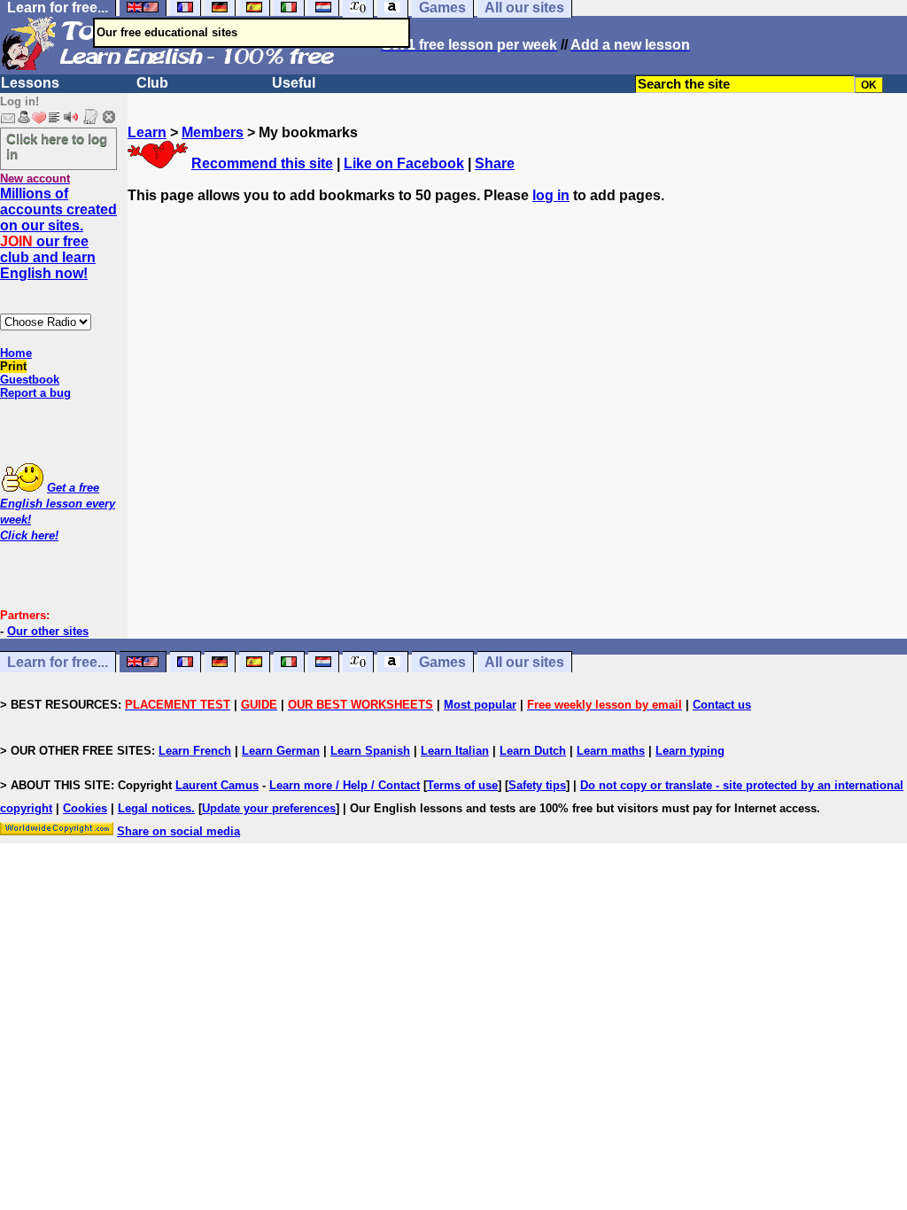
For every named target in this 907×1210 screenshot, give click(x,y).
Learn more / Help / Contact (344, 785)
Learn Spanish (370, 750)
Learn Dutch (533, 750)
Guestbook (29, 379)
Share (495, 163)
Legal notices (154, 808)
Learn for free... (57, 662)
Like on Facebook (404, 163)
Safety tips (537, 785)
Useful (293, 82)
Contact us (722, 704)
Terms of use (462, 785)
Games (442, 662)
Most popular (480, 704)
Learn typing (690, 750)
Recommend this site (262, 163)
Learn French (195, 750)
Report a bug (35, 392)
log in (551, 195)
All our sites (524, 662)
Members (213, 132)
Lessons (30, 82)
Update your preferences (269, 808)
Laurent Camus (217, 785)
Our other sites (48, 631)
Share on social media (178, 831)
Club (152, 82)
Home (16, 353)
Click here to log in (56, 146)
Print (13, 366)
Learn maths (611, 750)
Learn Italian (455, 750)
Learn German (281, 750)
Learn (147, 132)
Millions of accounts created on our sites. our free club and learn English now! (58, 233)
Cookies (85, 808)
